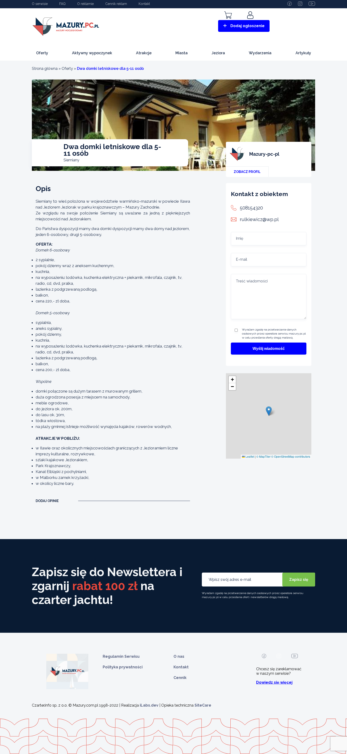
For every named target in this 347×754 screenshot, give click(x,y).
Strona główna (45, 68)
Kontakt (144, 4)
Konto (250, 22)
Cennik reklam (116, 4)
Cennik (180, 677)
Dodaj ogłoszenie (247, 26)
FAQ (62, 4)
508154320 (251, 208)
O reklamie (85, 4)
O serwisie (40, 4)
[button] (269, 411)
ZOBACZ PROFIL (247, 172)
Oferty (42, 53)
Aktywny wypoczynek (92, 53)
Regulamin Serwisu (121, 656)
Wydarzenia (260, 53)
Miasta (181, 53)
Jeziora (218, 53)
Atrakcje (144, 53)
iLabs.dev (149, 705)
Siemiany (71, 160)
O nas (179, 656)
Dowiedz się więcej (274, 682)
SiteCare (203, 705)
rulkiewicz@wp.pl (259, 219)
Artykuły (303, 53)
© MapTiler (263, 456)
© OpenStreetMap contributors (290, 456)
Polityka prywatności (123, 667)
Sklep (228, 22)
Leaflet (249, 456)
